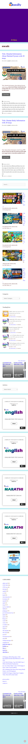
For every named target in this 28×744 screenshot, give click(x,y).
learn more (6, 94)
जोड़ (13, 107)
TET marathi (5, 630)
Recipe (4, 619)
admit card (5, 583)
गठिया (5, 107)
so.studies (5, 624)
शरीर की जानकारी (5, 172)
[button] (14, 561)
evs (3, 593)
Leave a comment (7, 113)
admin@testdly (13, 316)
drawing (4, 589)
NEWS (4, 609)
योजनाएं (4, 650)
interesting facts (6, 597)
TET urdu (5, 632)
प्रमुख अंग (6, 168)
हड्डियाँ (6, 111)
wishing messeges (7, 640)
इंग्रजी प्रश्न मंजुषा (6, 644)
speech (4, 627)
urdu (4, 638)
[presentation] (9, 570)
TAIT (4, 628)
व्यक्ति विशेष (5, 652)
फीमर (15, 107)
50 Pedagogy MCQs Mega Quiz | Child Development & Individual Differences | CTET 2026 (13, 658)
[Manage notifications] (25, 741)
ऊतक (4, 166)
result (4, 621)
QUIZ (4, 615)
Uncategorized (6, 636)
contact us (5, 683)
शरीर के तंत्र (17, 172)
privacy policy (6, 679)
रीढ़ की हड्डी (18, 109)
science (5, 101)
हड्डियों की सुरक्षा (20, 111)
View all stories (21, 361)
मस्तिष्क (12, 168)
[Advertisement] (14, 23)
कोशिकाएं (13, 166)
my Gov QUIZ (6, 607)
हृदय (3, 174)
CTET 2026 (5, 585)
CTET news (5, 587)
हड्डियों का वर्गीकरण (12, 111)
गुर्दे (16, 166)
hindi (4, 595)
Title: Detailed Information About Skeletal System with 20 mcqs (13, 56)
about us (5, 681)
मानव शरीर (22, 107)
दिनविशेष (4, 646)
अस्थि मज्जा (5, 103)
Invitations (5, 599)
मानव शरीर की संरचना (9, 170)
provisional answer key (8, 613)
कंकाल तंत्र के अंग (10, 105)
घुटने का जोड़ (9, 107)
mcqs (8, 101)
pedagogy (5, 611)
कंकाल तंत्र (17, 103)
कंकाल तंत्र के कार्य (18, 105)
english (4, 591)
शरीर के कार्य (11, 172)
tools (4, 634)
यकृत (15, 170)
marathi (4, 601)
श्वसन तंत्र (22, 172)
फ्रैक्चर (18, 107)
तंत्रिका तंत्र (19, 166)
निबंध (4, 648)
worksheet (5, 642)
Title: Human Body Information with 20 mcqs (13, 121)
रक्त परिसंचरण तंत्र (20, 170)
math (4, 603)
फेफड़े (10, 168)
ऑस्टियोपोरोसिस (12, 103)
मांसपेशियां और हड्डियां (6, 109)
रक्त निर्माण (13, 109)
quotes (4, 617)
